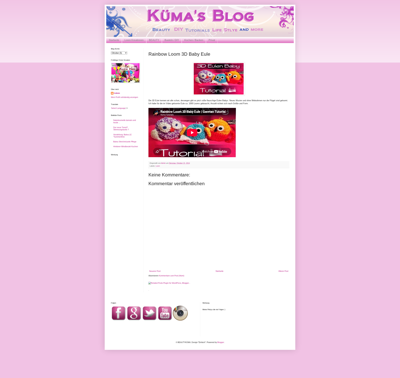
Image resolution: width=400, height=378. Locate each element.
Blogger (220, 342)
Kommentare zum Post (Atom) (171, 276)
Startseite (114, 40)
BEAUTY (154, 40)
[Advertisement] (218, 261)
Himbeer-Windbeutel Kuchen (125, 146)
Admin (117, 93)
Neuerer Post (154, 271)
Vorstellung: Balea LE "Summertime (122, 136)
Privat (212, 40)
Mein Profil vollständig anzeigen (124, 97)
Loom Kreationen (134, 40)
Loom (158, 166)
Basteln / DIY (172, 40)
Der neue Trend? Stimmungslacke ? (121, 128)
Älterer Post (283, 271)
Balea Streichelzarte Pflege (124, 142)
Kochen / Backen (193, 40)
